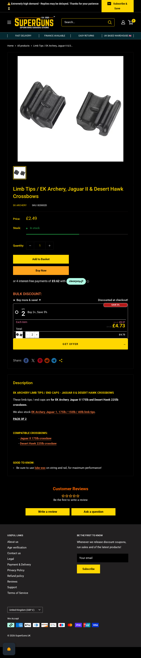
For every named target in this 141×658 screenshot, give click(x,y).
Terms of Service (17, 593)
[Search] (109, 22)
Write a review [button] (47, 511)
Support (12, 587)
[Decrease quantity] (30, 245)
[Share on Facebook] (26, 360)
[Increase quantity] (49, 245)
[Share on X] (33, 360)
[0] (130, 22)
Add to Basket (41, 259)
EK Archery (20, 205)
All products (23, 45)
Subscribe (88, 569)
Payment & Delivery (19, 564)
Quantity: (18, 245)
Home (10, 45)
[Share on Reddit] (47, 360)
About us (12, 542)
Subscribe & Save (120, 6)
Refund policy (15, 576)
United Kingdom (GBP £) (22, 610)
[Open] (9, 649)
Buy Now (41, 270)
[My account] (123, 22)
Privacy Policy (15, 570)
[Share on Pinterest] (40, 360)
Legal (10, 559)
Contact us (14, 553)
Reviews (12, 581)
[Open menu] (9, 22)
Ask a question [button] (93, 511)
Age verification (16, 547)
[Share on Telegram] (54, 360)
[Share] (61, 360)
